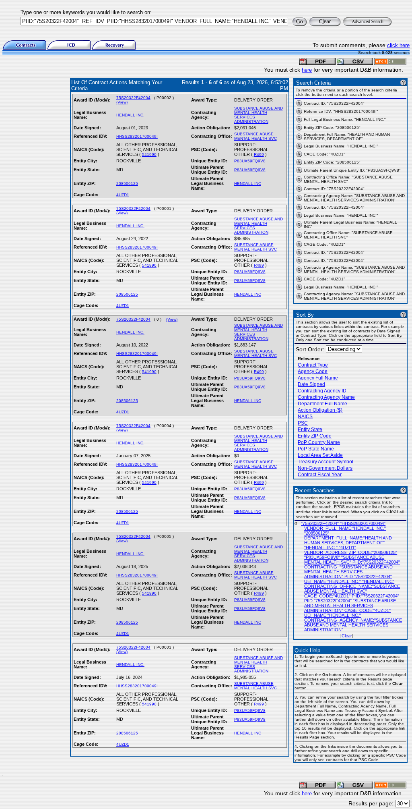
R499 (259, 154)
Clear (347, 635)
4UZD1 (122, 195)
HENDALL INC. (130, 115)
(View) (122, 102)
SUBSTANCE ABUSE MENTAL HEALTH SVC (255, 136)
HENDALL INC (247, 183)
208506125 (127, 183)
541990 (149, 154)
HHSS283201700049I (137, 136)
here (307, 70)
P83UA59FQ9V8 (250, 161)
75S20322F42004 (133, 97)
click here (398, 45)
